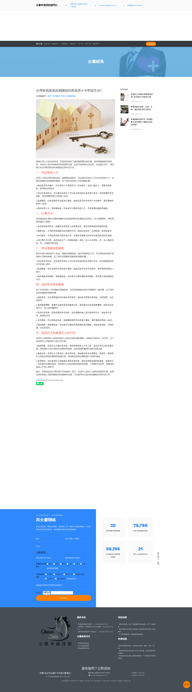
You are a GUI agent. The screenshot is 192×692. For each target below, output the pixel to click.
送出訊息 (63, 598)
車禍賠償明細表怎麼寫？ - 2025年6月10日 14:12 (93, 624)
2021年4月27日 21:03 (136, 129)
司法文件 (50, 579)
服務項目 (55, 44)
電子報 (80, 44)
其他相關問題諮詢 (83, 648)
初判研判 (68, 574)
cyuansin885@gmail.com (108, 5)
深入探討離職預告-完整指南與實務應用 (131, 634)
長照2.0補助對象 (68, 96)
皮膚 (83, 564)
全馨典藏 (64, 44)
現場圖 (49, 574)
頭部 (50, 564)
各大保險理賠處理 (83, 645)
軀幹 (56, 564)
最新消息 (47, 44)
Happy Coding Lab (124, 680)
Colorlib (112, 680)
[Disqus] (75, 414)
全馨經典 (72, 44)
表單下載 (88, 44)
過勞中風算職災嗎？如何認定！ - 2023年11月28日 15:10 (95, 631)
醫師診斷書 (61, 579)
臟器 (63, 564)
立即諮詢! (151, 44)
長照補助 (56, 96)
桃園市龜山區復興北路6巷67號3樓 (99, 673)
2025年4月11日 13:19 (136, 114)
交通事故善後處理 (83, 643)
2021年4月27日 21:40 (136, 101)
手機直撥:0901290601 (134, 5)
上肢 (70, 564)
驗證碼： (39, 593)
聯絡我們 (96, 44)
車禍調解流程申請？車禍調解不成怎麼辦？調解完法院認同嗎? (141, 122)
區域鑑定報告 (80, 574)
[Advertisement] (96, 26)
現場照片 (58, 574)
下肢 (77, 564)
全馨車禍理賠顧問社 (47, 5)
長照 (49, 96)
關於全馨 (39, 44)
